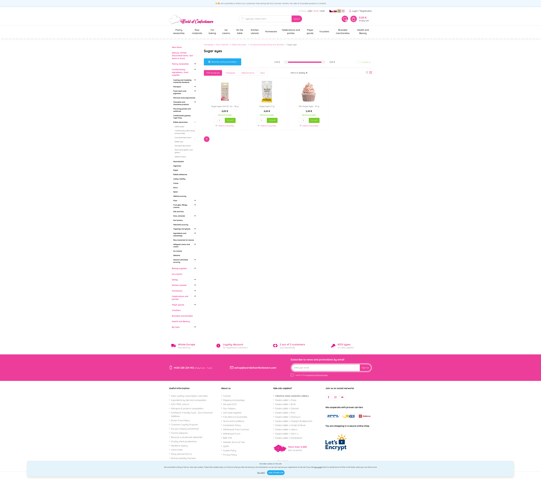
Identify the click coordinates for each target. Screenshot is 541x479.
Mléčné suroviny (179, 196)
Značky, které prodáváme (184, 441)
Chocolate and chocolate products (181, 103)
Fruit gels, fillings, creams (180, 206)
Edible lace (179, 142)
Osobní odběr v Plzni (285, 412)
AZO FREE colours (180, 404)
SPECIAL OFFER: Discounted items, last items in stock (182, 56)
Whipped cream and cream (181, 245)
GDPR (226, 446)
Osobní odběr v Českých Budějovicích (293, 421)
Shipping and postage (234, 400)
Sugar (175, 170)
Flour (175, 200)
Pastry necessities (180, 64)
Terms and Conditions (233, 421)
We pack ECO (230, 404)
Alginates (177, 166)
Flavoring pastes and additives (182, 110)
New (262, 72)
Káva (175, 187)
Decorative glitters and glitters (184, 151)
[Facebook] (328, 397)
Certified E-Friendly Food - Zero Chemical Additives (191, 414)
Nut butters (178, 220)
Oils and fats (178, 211)
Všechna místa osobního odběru (292, 395)
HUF (322, 11)
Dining (175, 279)
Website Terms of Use (234, 442)
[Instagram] (335, 397)
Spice (175, 192)
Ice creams (177, 251)
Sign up (365, 367)
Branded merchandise (182, 316)
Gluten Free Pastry (180, 420)
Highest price (247, 72)
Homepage (208, 44)
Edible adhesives (180, 174)
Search (297, 19)
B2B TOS (227, 437)
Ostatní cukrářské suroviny (180, 261)
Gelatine (176, 255)
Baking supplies (179, 268)
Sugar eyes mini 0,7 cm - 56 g (224, 106)
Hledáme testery (179, 445)
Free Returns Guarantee (235, 416)
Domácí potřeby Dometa (183, 458)
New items (177, 47)
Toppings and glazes (181, 229)
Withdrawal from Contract (236, 429)
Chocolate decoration (183, 137)
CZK (310, 11)
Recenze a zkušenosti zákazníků (186, 437)
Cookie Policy (229, 450)
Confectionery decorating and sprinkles (185, 132)
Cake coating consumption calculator (189, 395)
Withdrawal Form (231, 433)
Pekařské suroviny (180, 225)
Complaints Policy (232, 425)
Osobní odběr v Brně (285, 404)
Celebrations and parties (180, 297)
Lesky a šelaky (179, 179)
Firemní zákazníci (179, 432)
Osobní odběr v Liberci (286, 429)
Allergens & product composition (187, 408)
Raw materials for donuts (183, 240)
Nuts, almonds (179, 216)
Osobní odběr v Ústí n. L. (287, 433)
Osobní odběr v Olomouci (287, 416)
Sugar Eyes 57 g (267, 106)
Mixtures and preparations (184, 98)
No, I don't (261, 473)
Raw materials (222, 44)
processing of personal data (317, 375)
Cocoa (175, 183)
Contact (227, 395)
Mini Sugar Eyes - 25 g (309, 106)
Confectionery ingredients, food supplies (180, 72)
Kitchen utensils (179, 285)
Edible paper (180, 126)
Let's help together (232, 412)
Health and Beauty (181, 321)
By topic (176, 327)
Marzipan (177, 87)
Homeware (177, 291)
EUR (316, 11)
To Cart (230, 120)
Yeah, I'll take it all (275, 473)
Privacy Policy (230, 454)
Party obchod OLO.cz (181, 453)
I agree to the (311, 375)
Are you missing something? (185, 428)
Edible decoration (180, 122)
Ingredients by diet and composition (188, 400)
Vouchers (176, 310)
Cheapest (230, 72)
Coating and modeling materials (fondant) (182, 81)
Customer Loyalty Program (184, 424)
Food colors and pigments (179, 92)
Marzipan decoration (183, 146)
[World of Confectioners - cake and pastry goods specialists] (191, 19)
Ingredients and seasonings (179, 234)
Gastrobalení (178, 161)
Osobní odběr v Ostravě (287, 408)
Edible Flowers (180, 157)
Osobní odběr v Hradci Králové (290, 425)
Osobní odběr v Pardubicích (288, 437)
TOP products (213, 72)
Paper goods (178, 304)
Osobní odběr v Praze (285, 400)
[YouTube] (342, 397)
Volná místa (177, 449)
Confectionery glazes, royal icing (182, 116)
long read (318, 467)
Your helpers (229, 408)
